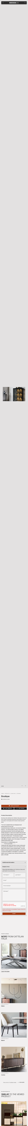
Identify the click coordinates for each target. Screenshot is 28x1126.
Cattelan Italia (6, 799)
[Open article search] (25, 3)
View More (21, 1082)
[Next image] (25, 785)
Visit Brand (21, 808)
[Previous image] (22, 785)
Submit (14, 913)
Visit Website (8, 808)
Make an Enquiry (15, 806)
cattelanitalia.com (13, 842)
